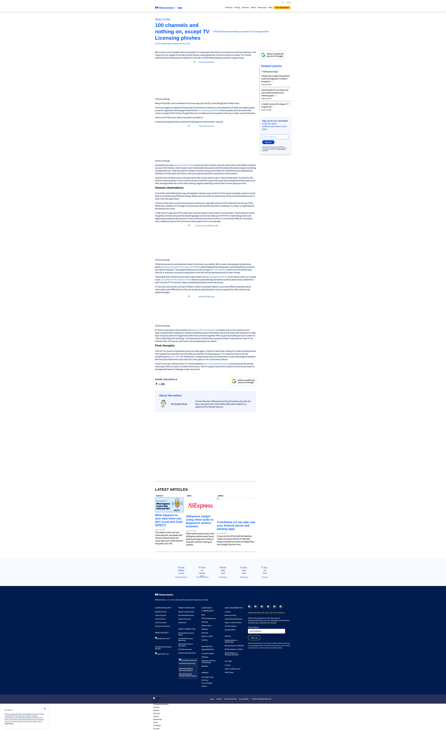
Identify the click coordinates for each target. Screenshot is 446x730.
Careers (228, 612)
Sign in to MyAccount (232, 669)
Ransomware (206, 626)
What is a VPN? (207, 636)
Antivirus (205, 633)
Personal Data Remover (187, 653)
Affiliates (205, 657)
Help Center (229, 672)
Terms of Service (281, 149)
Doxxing (204, 640)
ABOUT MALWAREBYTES (234, 608)
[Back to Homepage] (168, 9)
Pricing (237, 7)
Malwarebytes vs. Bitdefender (231, 641)
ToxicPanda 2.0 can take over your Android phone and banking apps (236, 525)
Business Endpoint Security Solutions (186, 669)
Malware (205, 629)
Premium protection (162, 626)
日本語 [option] (155, 701)
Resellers (205, 666)
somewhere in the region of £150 (176, 279)
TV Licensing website (208, 110)
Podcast (159, 496)
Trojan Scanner (160, 615)
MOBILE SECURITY (162, 633)
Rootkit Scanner (161, 612)
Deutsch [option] (156, 707)
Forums (227, 665)
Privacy (219, 699)
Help (270, 7)
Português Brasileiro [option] (160, 704)
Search (283, 3)
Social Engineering (208, 618)
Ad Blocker (182, 622)
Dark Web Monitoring (186, 615)
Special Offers (230, 630)
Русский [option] (156, 728)
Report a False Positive (233, 622)
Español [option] (156, 710)
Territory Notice (230, 626)
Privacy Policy (265, 150)
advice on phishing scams (216, 364)
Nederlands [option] (157, 719)
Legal (212, 699)
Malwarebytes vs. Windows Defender (232, 654)
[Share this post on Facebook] (156, 384)
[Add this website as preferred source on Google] (243, 381)
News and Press (230, 615)
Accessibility (244, 699)
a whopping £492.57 (218, 277)
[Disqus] (205, 444)
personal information (184, 165)
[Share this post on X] (160, 384)
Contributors (181, 577)
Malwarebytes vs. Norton (234, 649)
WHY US (228, 636)
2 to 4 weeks (219, 270)
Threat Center (202, 577)
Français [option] (156, 713)
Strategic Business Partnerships (208, 661)
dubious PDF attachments (203, 330)
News (158, 19)
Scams (167, 19)
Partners (245, 7)
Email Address (253, 627)
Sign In (288, 2)
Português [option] (157, 725)
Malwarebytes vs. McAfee (234, 646)
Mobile (220, 496)
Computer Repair (208, 653)
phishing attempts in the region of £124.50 (180, 267)
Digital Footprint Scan (186, 612)
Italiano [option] (156, 716)
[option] (160, 701)
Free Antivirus (160, 619)
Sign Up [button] (268, 142)
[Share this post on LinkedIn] (163, 384)
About (253, 7)
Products (229, 7)
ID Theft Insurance (185, 649)
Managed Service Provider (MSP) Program (188, 675)
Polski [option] (155, 722)
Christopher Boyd (164, 44)
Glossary (244, 577)
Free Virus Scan (161, 622)
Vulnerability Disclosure (234, 619)
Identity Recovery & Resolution (185, 645)
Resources (262, 7)
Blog (203, 615)
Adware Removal (184, 619)
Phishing (205, 622)
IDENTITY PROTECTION (186, 629)
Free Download (282, 8)
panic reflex (174, 356)
